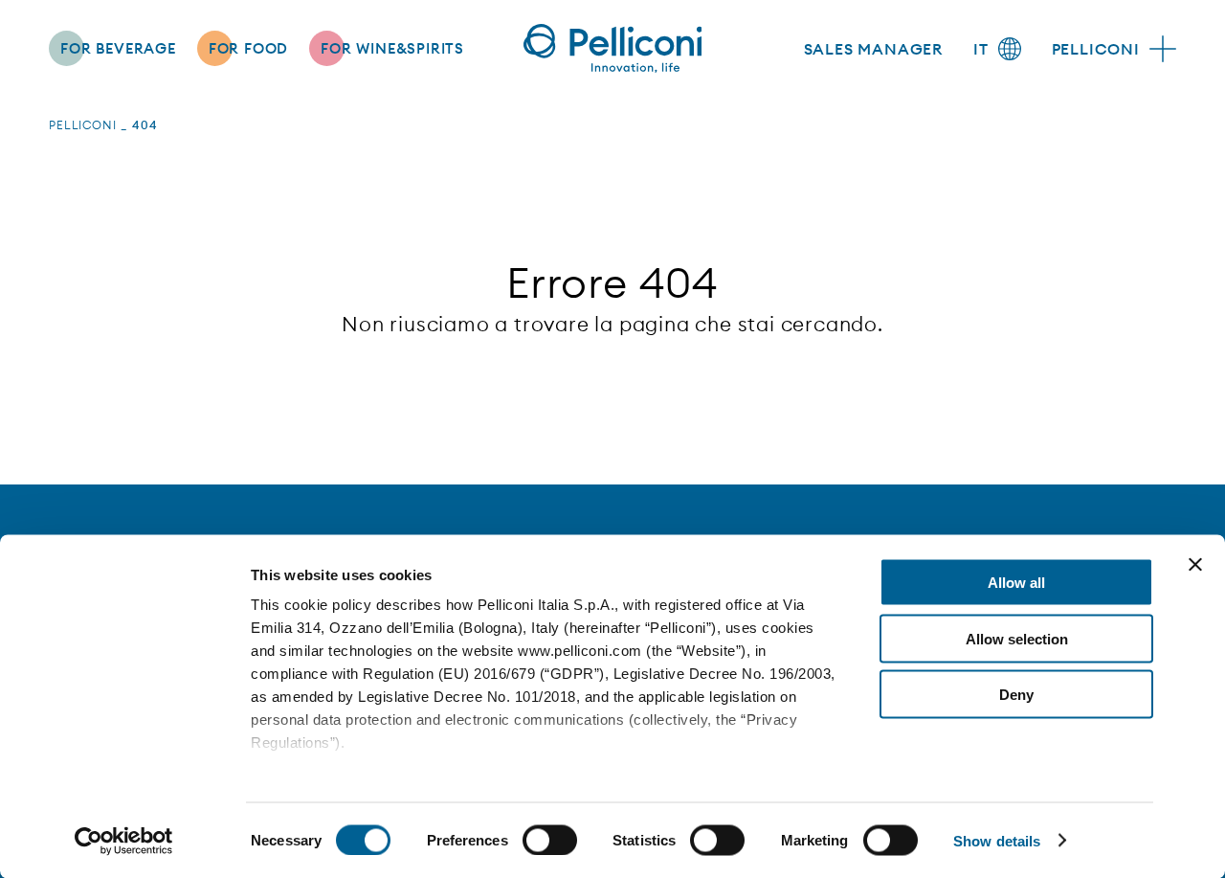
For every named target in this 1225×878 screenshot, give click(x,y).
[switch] (550, 839)
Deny (1016, 695)
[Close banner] (1195, 565)
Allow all (1016, 582)
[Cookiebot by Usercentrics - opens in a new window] (124, 840)
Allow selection (1017, 638)
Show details (996, 840)
